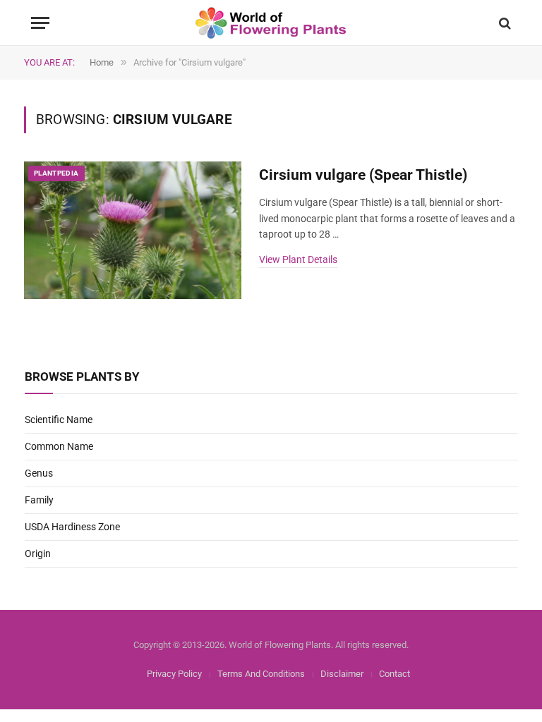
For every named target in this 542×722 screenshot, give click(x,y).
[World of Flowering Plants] (271, 23)
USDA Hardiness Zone (72, 526)
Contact (394, 673)
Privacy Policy (174, 673)
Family (39, 500)
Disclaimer (341, 673)
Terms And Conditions (261, 673)
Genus (39, 473)
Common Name (59, 446)
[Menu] (40, 23)
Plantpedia (56, 173)
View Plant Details (298, 259)
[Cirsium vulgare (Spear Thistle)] (132, 230)
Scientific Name (58, 419)
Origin (38, 553)
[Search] (503, 23)
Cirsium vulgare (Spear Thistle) (363, 174)
